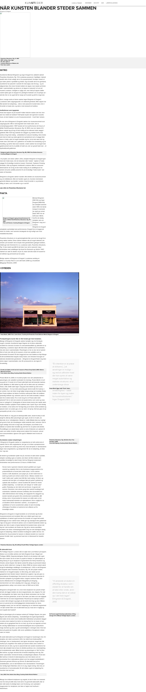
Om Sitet (96, 3)
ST (34, 2)
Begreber (88, 3)
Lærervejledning (111, 3)
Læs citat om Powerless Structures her (13, 188)
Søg (102, 3)
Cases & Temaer (77, 3)
